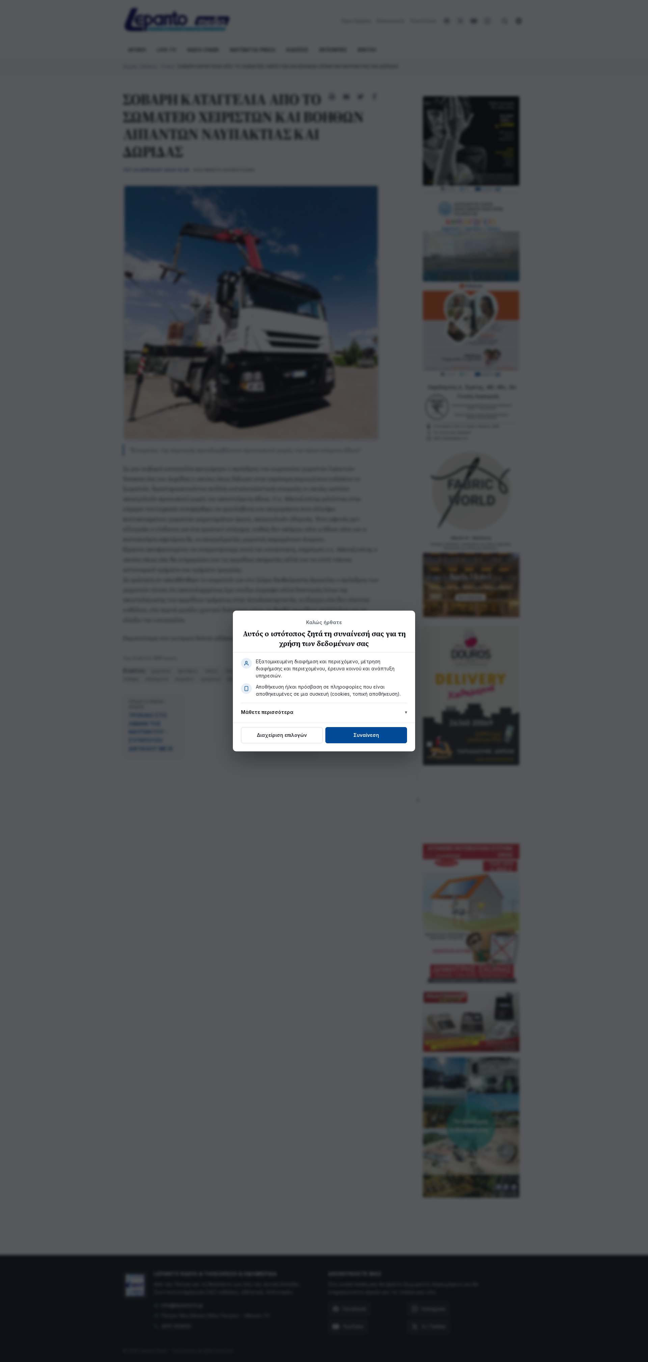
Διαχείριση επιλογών (282, 735)
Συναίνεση (366, 735)
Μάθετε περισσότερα (267, 712)
